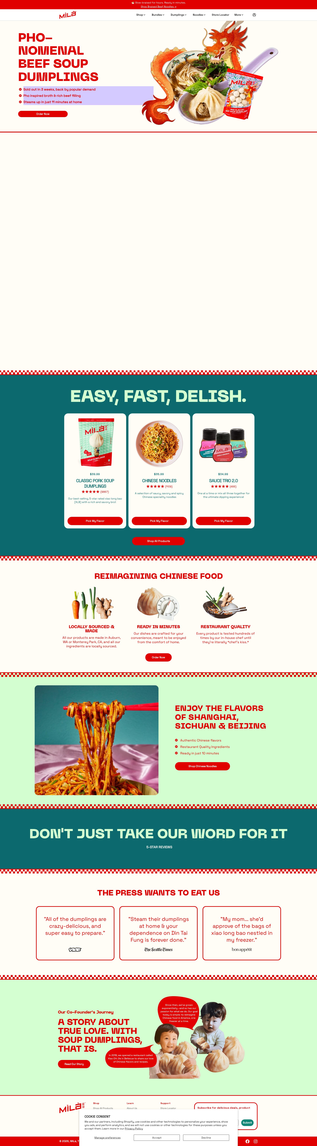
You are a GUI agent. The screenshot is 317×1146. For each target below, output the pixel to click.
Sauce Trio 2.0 (223, 480)
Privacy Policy (134, 1128)
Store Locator (220, 15)
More (237, 15)
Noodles (198, 15)
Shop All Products (103, 1108)
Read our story (74, 1064)
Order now (158, 657)
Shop (139, 15)
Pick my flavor (95, 521)
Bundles (157, 15)
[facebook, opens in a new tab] (247, 1141)
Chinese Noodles (159, 480)
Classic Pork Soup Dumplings (95, 483)
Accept (156, 1137)
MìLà (73, 1141)
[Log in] (254, 15)
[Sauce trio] (223, 443)
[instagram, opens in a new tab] (256, 1141)
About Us (132, 1108)
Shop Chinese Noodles (203, 766)
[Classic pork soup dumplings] (95, 443)
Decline (206, 1137)
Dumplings (177, 15)
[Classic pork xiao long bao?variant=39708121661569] (209, 68)
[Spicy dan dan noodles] (159, 443)
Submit (247, 1122)
